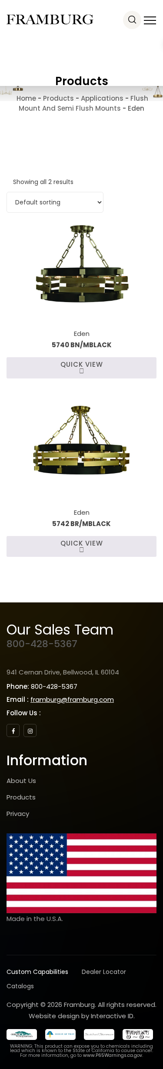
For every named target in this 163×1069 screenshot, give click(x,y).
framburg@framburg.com (72, 699)
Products (21, 797)
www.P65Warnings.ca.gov (112, 1055)
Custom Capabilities (37, 971)
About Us (21, 780)
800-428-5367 (42, 644)
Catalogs (20, 986)
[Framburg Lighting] (50, 19)
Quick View (81, 364)
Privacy (18, 813)
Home (25, 98)
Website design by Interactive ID (81, 1015)
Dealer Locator (104, 971)
